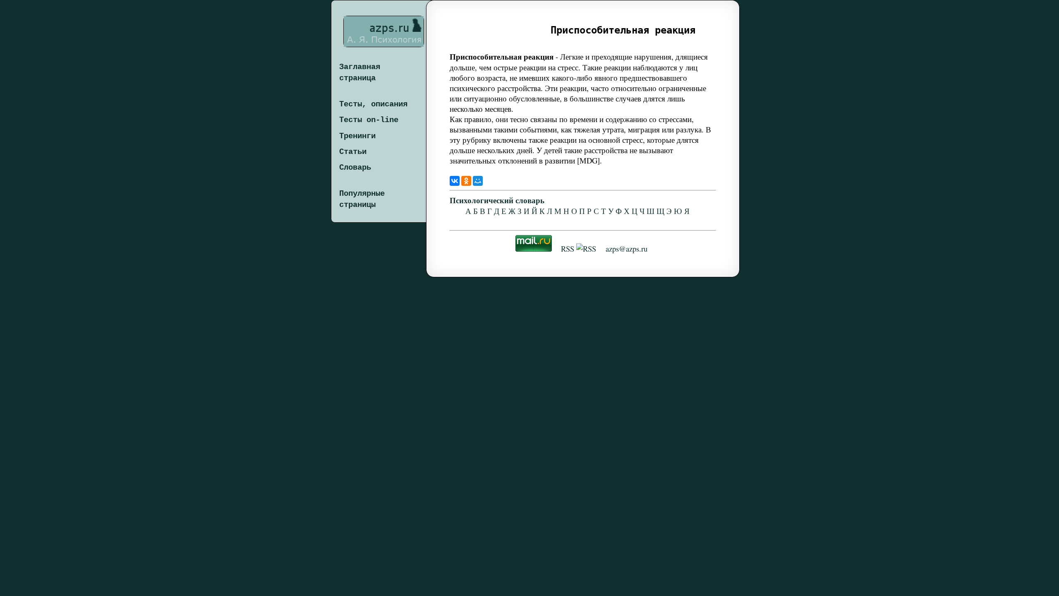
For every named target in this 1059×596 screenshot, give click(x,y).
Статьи (353, 151)
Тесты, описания (373, 104)
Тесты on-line (368, 120)
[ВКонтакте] (455, 181)
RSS (567, 248)
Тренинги (357, 136)
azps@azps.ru (626, 248)
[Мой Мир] (478, 181)
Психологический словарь (497, 200)
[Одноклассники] (466, 181)
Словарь (355, 167)
